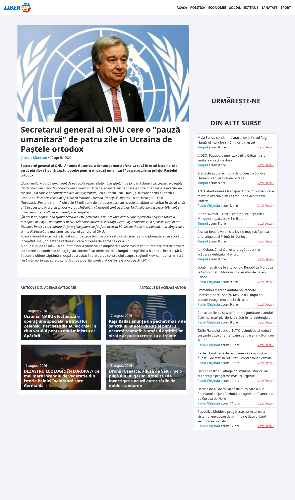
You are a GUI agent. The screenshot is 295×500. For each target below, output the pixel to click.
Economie (217, 7)
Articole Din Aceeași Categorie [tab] (48, 287)
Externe (251, 7)
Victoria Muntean (34, 157)
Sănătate (269, 7)
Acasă (182, 7)
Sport (286, 7)
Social (235, 7)
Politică (197, 7)
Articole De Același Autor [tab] (162, 287)
